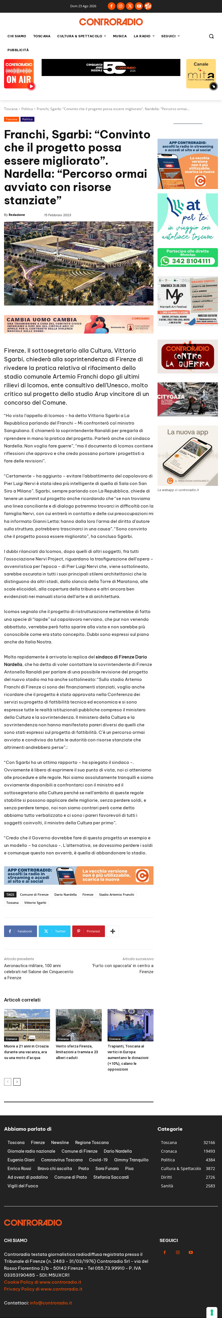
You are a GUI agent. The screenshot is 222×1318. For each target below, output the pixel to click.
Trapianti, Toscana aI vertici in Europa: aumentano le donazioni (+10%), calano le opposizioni (128, 1057)
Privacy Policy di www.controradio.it (43, 1289)
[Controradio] (111, 21)
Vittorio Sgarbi (35, 902)
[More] (113, 931)
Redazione (17, 214)
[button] (211, 36)
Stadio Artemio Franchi (116, 894)
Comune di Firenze (34, 894)
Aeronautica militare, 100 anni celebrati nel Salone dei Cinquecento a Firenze (38, 971)
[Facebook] (112, 6)
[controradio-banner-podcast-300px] (188, 324)
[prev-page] (7, 1082)
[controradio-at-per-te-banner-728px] (78, 332)
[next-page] (17, 1082)
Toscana (11, 108)
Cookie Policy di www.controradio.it (42, 1282)
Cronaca (11, 1039)
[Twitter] (130, 6)
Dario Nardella (65, 894)
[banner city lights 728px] (111, 74)
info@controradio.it (51, 1303)
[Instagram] (121, 6)
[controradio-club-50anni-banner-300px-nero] (188, 242)
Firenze (87, 894)
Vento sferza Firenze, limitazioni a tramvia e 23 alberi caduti (77, 1052)
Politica (27, 108)
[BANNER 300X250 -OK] (188, 187)
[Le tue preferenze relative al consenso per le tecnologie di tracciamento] (211, 1312)
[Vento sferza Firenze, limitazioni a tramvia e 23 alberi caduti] (79, 1025)
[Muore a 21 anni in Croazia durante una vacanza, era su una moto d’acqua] (27, 1025)
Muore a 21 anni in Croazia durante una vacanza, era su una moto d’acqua (26, 1052)
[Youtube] (139, 6)
